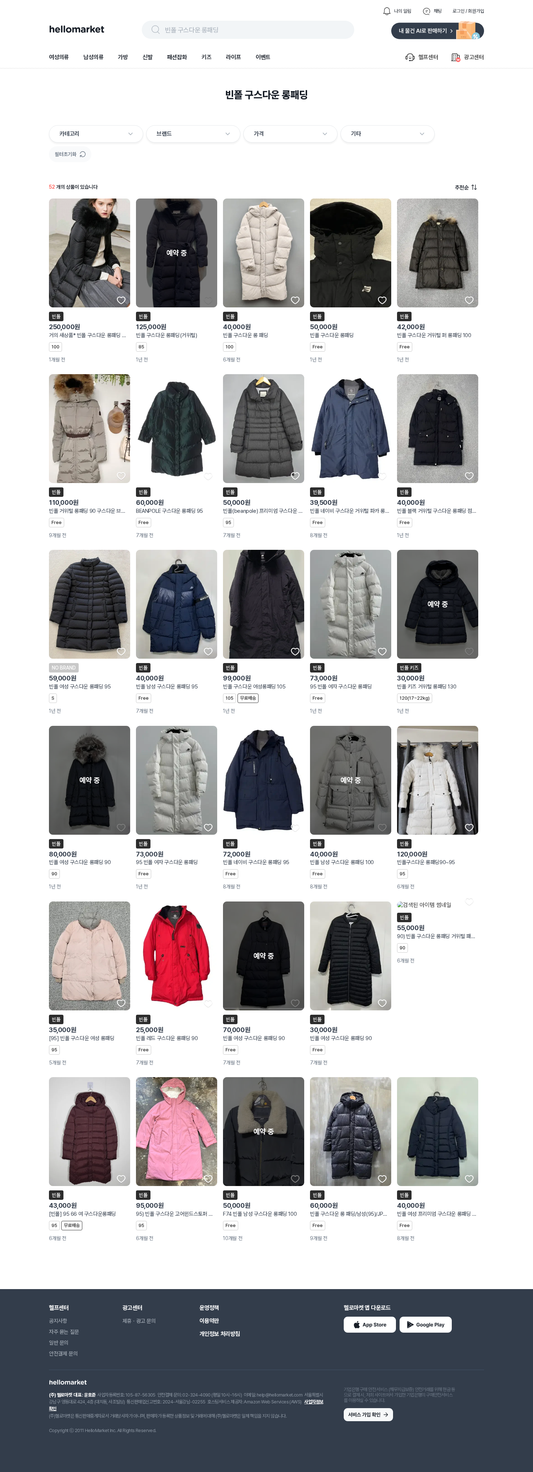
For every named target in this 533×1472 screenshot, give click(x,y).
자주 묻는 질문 (64, 1332)
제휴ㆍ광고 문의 (139, 1321)
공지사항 (58, 1321)
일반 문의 (59, 1343)
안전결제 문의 (63, 1353)
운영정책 (209, 1307)
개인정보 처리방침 (219, 1333)
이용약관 (209, 1320)
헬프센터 (59, 1307)
